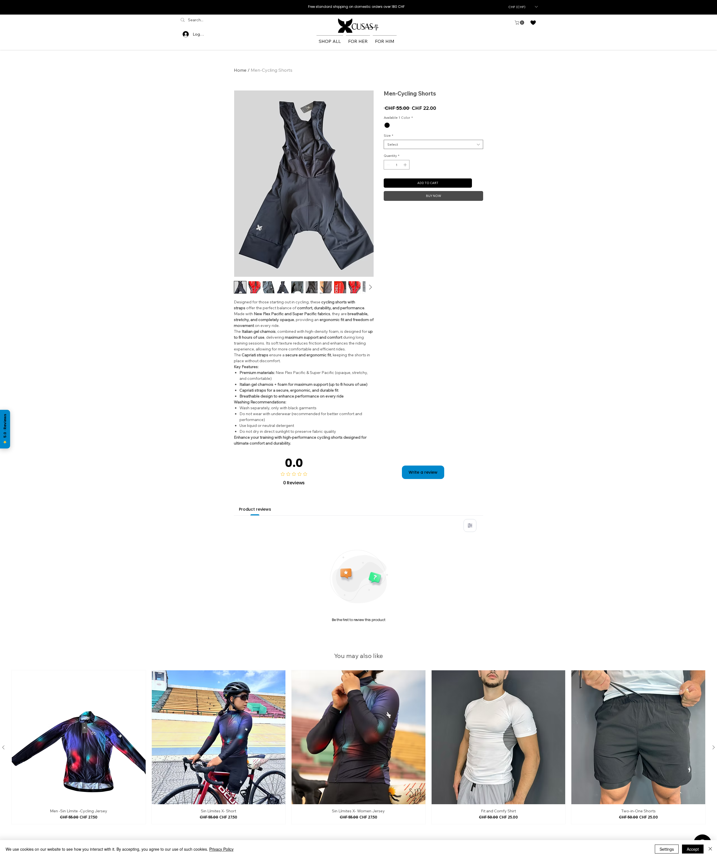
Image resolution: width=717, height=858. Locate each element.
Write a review (423, 472)
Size (388, 135)
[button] (523, 6)
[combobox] (433, 144)
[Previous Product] (3, 747)
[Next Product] (713, 747)
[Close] (710, 849)
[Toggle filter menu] (470, 525)
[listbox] (523, 6)
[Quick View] (79, 737)
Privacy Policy (221, 849)
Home (240, 70)
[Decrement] (388, 164)
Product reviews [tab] (255, 509)
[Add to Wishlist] (478, 183)
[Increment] (405, 164)
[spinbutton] (396, 164)
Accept (693, 849)
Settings (667, 849)
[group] (358, 747)
